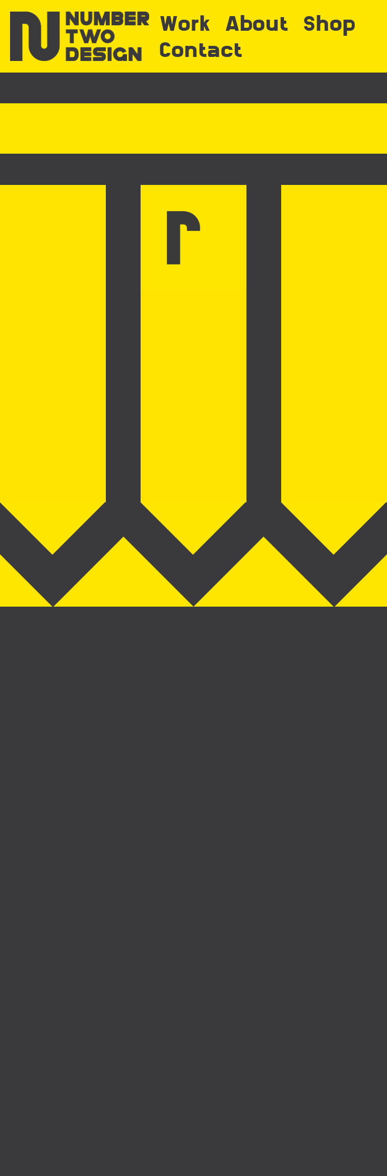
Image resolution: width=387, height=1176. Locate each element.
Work (184, 23)
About (256, 23)
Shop (329, 23)
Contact (200, 49)
